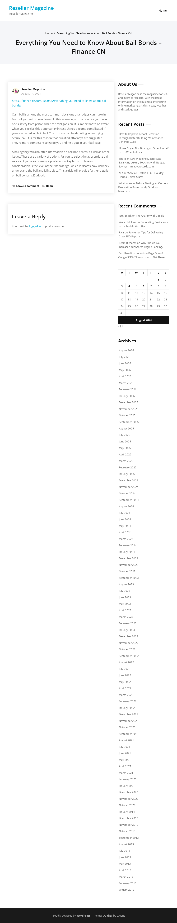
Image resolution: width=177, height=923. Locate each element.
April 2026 (125, 376)
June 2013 (125, 857)
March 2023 (126, 616)
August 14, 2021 (31, 93)
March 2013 (126, 876)
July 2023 (124, 590)
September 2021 (129, 733)
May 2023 (125, 603)
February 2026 (128, 389)
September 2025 (129, 422)
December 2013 (128, 818)
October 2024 (127, 493)
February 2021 (128, 779)
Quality (108, 915)
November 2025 (128, 409)
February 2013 (128, 883)
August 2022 (126, 662)
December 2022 (128, 636)
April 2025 (125, 454)
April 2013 (125, 870)
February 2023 (128, 623)
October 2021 (127, 727)
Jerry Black (125, 215)
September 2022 (129, 656)
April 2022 (125, 688)
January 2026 (127, 396)
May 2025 (125, 448)
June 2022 (125, 675)
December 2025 (128, 402)
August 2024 (126, 506)
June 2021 (125, 753)
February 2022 (128, 701)
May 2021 (125, 759)
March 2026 (126, 383)
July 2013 (124, 850)
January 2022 (127, 707)
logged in (35, 226)
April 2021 (125, 766)
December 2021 (128, 714)
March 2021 (126, 772)
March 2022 (126, 694)
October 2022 (127, 649)
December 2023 (128, 558)
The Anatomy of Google (150, 215)
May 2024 (125, 525)
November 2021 (128, 720)
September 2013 (129, 837)
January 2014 (127, 811)
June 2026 (125, 363)
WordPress (83, 915)
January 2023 (127, 630)
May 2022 (125, 682)
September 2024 (129, 500)
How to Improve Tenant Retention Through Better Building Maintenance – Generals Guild (142, 137)
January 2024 (127, 551)
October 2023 (127, 571)
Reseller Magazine (31, 7)
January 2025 (127, 474)
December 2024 (128, 480)
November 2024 (128, 487)
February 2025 (128, 467)
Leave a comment (27, 186)
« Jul (120, 326)
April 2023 (125, 610)
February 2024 (128, 545)
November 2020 (128, 798)
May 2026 (125, 370)
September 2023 (129, 577)
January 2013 (126, 889)
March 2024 (126, 538)
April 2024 (125, 532)
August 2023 (126, 584)
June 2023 (125, 597)
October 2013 (127, 831)
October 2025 (127, 415)
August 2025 (126, 428)
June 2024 (125, 519)
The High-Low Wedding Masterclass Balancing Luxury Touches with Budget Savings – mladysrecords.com (142, 162)
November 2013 (128, 824)
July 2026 (124, 357)
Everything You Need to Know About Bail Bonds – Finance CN (94, 33)
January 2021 (127, 785)
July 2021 (124, 746)
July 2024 (124, 512)
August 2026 (126, 350)
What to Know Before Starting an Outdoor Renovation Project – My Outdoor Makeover (143, 187)
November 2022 (128, 643)
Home (163, 10)
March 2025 (126, 461)
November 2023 (128, 564)
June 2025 (125, 441)
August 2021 (126, 740)
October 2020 (127, 805)
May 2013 (125, 863)
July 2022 (124, 669)
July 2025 (124, 435)
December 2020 (128, 792)
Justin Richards (127, 243)
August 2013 (126, 844)
